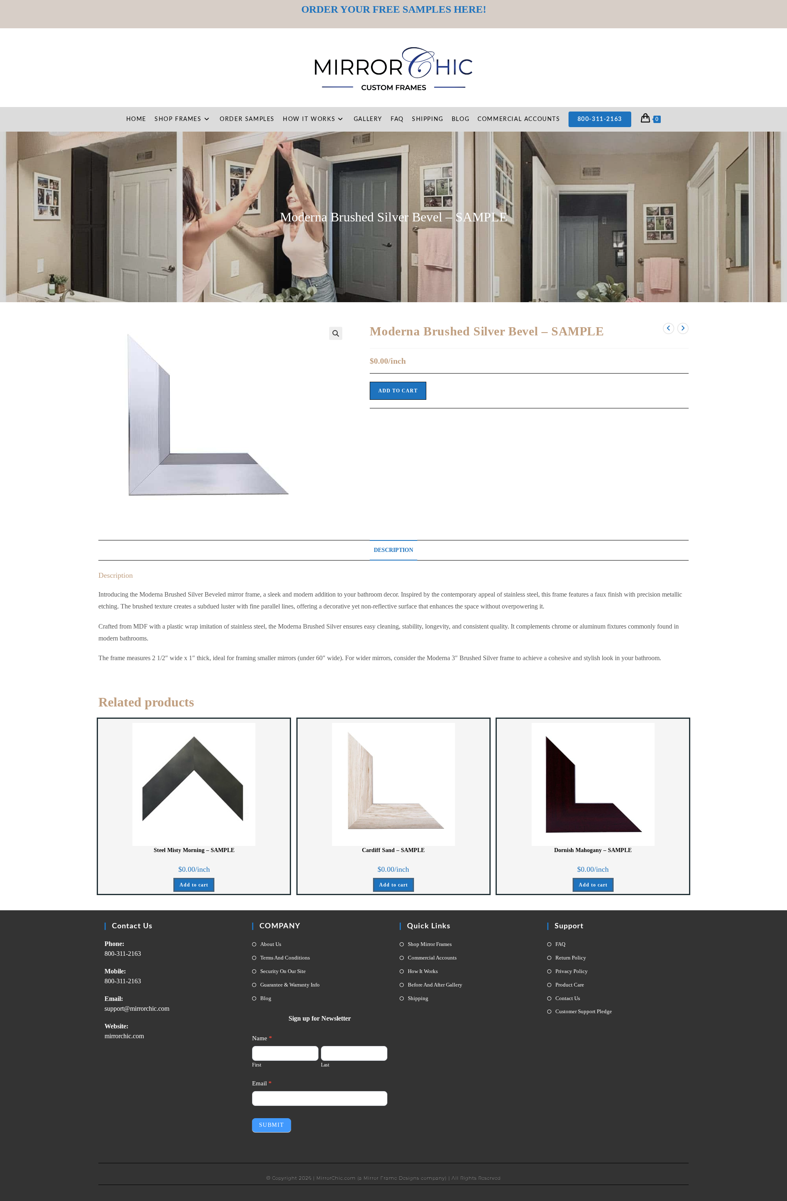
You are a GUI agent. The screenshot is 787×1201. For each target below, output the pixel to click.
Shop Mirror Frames (430, 944)
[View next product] (683, 328)
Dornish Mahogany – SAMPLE (593, 850)
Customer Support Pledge (583, 1011)
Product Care (569, 985)
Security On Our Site (283, 971)
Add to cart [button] (194, 885)
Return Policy (570, 958)
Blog (265, 998)
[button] (335, 333)
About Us (270, 944)
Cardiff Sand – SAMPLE (393, 850)
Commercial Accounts (432, 958)
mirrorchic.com (124, 1035)
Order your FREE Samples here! (393, 9)
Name (262, 1038)
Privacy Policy (571, 971)
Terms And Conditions (285, 958)
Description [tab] (393, 550)
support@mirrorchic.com (137, 1008)
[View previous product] (668, 328)
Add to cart (398, 391)
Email (262, 1083)
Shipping (418, 998)
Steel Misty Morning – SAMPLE (194, 850)
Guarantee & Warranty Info (290, 985)
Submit (271, 1125)
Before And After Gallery (435, 985)
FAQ (560, 944)
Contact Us (567, 998)
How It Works (423, 971)
